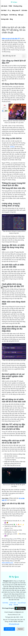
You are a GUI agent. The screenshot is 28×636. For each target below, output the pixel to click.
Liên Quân (4, 6)
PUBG (10, 6)
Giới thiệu (5, 603)
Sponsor (20, 629)
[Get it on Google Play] (20, 608)
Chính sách (13, 603)
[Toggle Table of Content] (22, 56)
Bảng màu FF (16, 10)
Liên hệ (16, 604)
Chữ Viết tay (13, 15)
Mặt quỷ (20, 15)
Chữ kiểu (24, 10)
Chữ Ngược (4, 15)
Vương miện (5, 19)
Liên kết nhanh (9, 629)
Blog (11, 19)
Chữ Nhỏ (3, 10)
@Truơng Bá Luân (14, 624)
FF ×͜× (9, 10)
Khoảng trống (17, 6)
